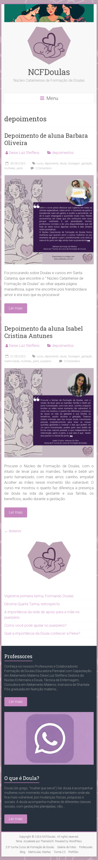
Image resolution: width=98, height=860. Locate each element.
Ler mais (16, 701)
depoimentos (63, 153)
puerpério (45, 361)
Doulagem (74, 163)
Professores (18, 656)
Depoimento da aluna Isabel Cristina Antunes (43, 332)
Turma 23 (59, 852)
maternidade (11, 361)
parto (20, 168)
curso (40, 163)
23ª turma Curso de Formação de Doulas (30, 847)
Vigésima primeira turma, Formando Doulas (39, 596)
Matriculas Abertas (39, 852)
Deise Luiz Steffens (24, 153)
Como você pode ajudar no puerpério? (35, 625)
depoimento (52, 163)
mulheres (9, 168)
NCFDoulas (49, 71)
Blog (22, 852)
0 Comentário (43, 168)
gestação (86, 163)
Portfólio (73, 852)
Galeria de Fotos (66, 847)
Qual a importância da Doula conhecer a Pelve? (42, 633)
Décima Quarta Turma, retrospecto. (32, 604)
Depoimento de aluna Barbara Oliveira (46, 139)
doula (63, 163)
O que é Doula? (21, 778)
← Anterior (12, 531)
